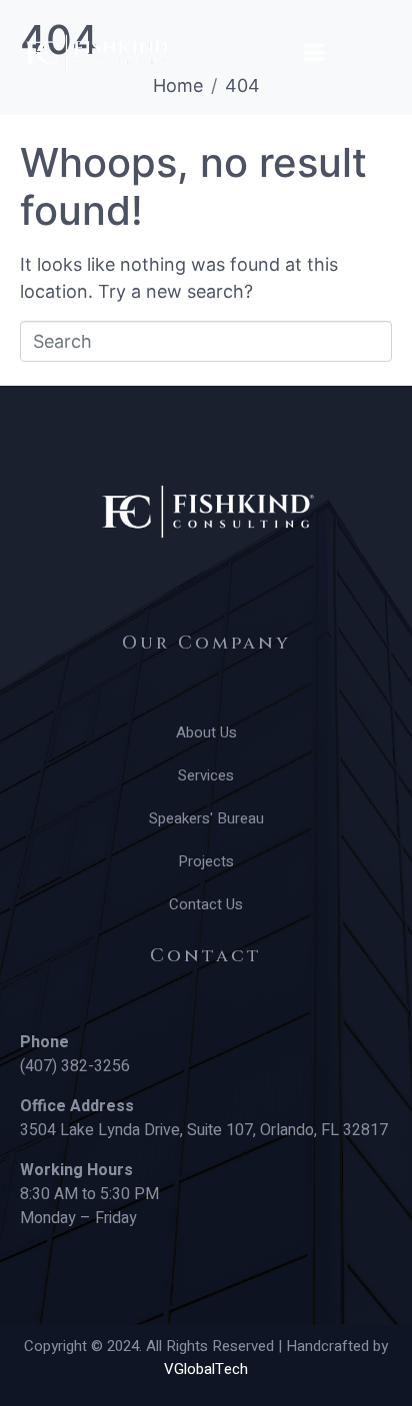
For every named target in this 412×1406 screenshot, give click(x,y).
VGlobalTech (206, 1369)
